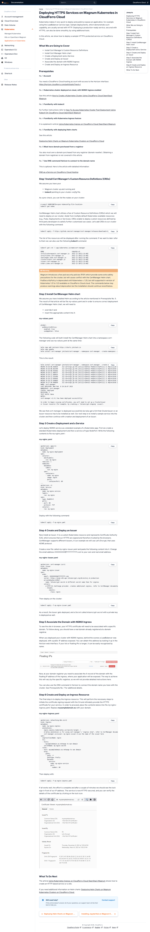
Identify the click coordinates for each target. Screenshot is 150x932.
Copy (112, 204)
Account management (14, 17)
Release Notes (11, 85)
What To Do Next (132, 70)
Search (94, 2)
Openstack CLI (11, 50)
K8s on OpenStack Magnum (15, 37)
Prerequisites (131, 30)
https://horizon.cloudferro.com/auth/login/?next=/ (60, 84)
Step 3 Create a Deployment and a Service (136, 49)
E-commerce (86, 927)
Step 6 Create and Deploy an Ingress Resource (136, 66)
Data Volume (10, 25)
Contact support (108, 900)
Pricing (106, 927)
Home (41, 9)
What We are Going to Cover (134, 26)
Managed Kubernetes (13, 34)
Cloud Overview (11, 21)
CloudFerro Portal (73, 927)
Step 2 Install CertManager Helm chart (136, 44)
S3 (6, 58)
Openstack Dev (11, 54)
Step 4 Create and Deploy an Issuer (136, 54)
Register (97, 927)
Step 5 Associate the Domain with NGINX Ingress (134, 60)
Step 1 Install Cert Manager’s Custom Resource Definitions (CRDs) (134, 36)
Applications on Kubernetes (15, 41)
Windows (8, 62)
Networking (9, 45)
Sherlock (8, 73)
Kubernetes (9, 29)
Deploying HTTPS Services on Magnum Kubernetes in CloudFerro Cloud (135, 19)
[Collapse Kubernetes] (32, 29)
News (114, 927)
